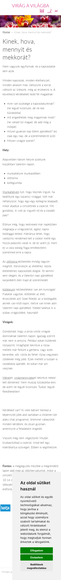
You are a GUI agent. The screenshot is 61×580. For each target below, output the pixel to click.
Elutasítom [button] (36, 557)
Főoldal (6, 32)
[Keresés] (49, 11)
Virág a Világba (30, 6)
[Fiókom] (56, 11)
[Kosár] (42, 11)
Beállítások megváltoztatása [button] (36, 566)
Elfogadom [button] (36, 550)
